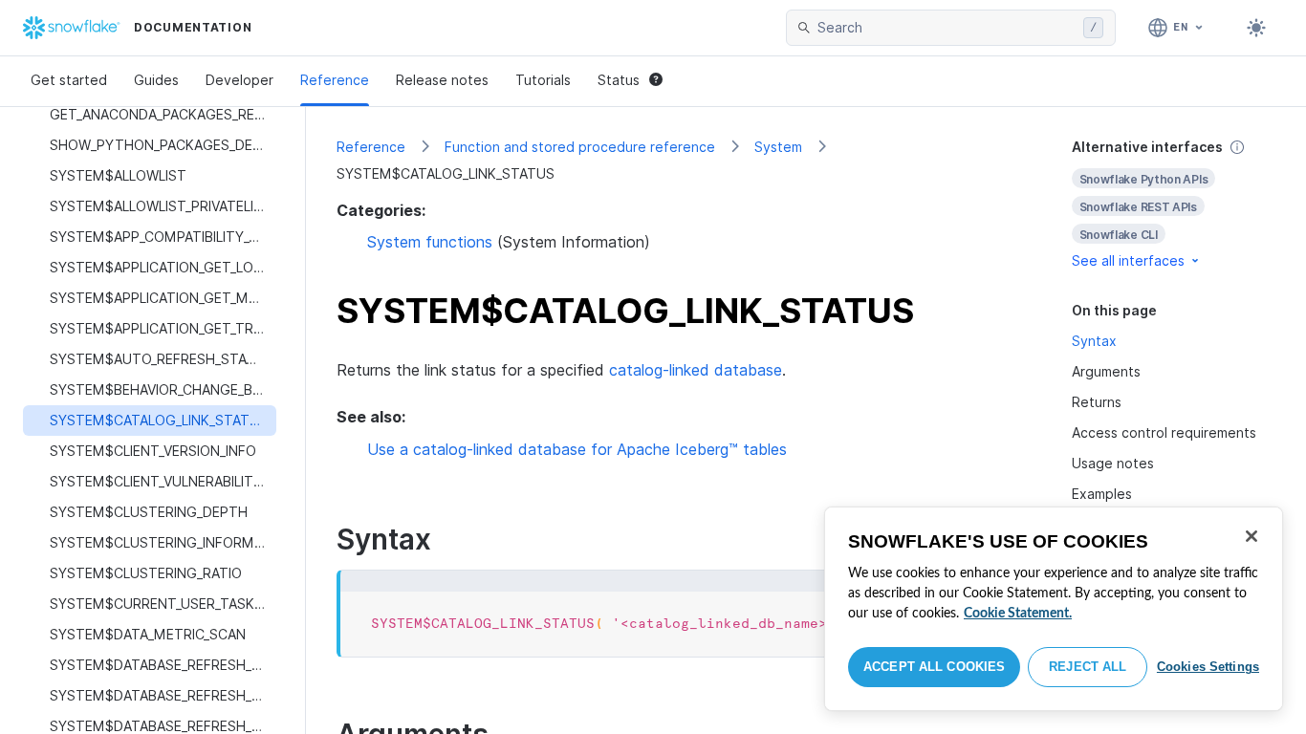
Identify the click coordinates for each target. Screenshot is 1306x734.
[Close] (1251, 536)
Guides (156, 80)
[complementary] (1174, 204)
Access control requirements (1164, 432)
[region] (1053, 609)
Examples (1102, 494)
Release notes (442, 80)
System (778, 147)
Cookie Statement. (1018, 613)
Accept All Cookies (934, 666)
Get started (69, 80)
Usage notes (1113, 463)
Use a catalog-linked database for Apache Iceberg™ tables (577, 449)
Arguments (1106, 371)
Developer (239, 80)
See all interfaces (1128, 260)
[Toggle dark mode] (1256, 28)
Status (619, 80)
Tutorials (543, 80)
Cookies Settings (1208, 666)
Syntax (1094, 341)
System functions (429, 241)
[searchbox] (946, 28)
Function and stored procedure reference (580, 147)
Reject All (1087, 666)
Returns (1096, 402)
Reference (334, 80)
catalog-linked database (695, 369)
